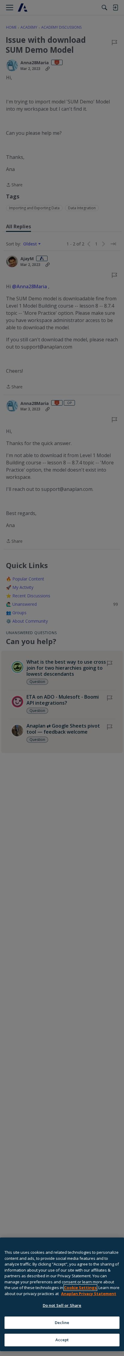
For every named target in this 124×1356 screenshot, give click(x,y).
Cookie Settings (80, 1287)
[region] (62, 1294)
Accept (62, 1339)
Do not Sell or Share (62, 1305)
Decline (62, 1322)
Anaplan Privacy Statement (88, 1293)
